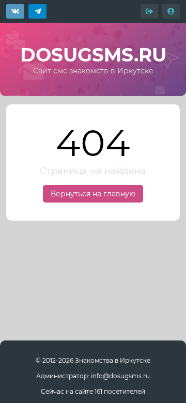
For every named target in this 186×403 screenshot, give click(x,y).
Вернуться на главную (93, 193)
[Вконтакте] (15, 11)
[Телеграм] (37, 11)
